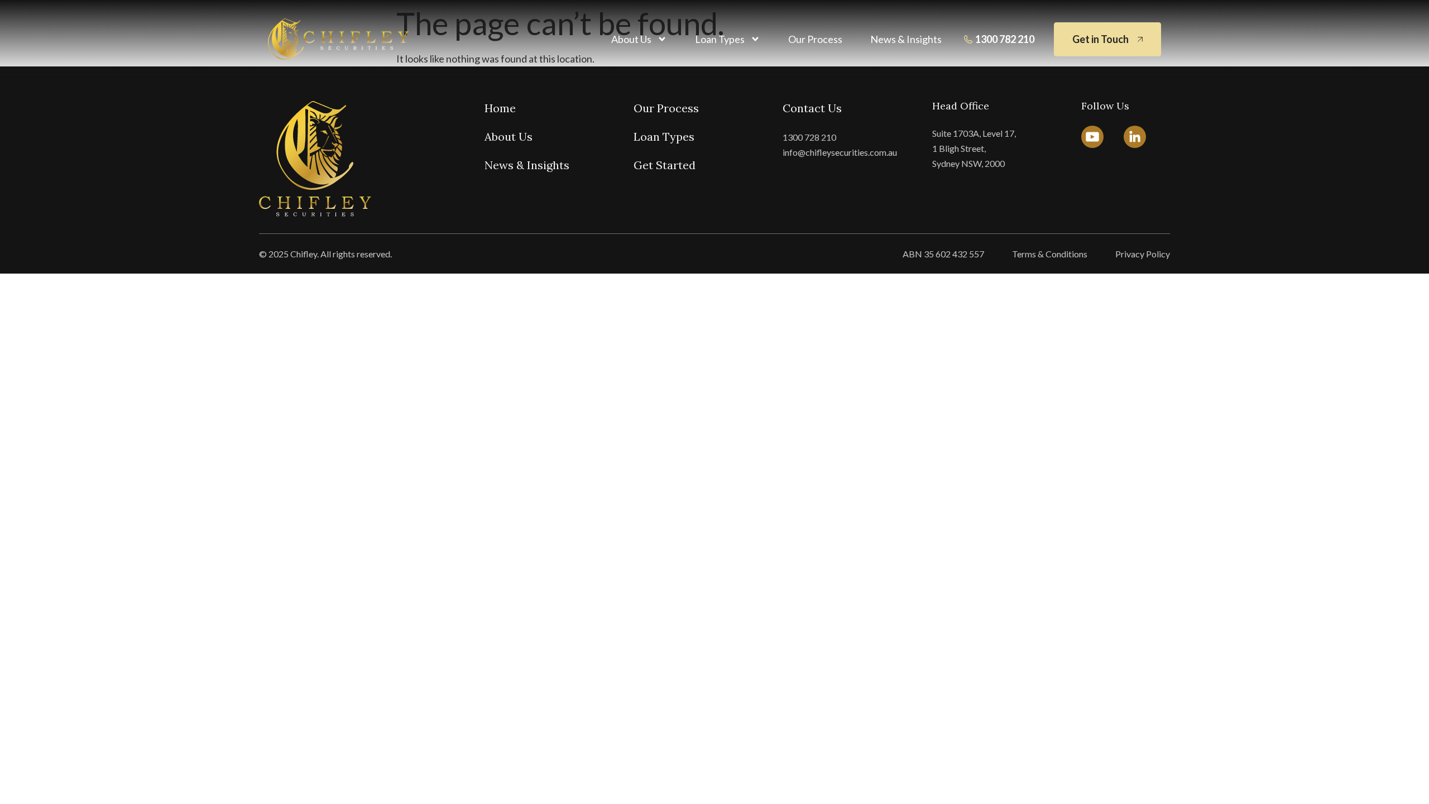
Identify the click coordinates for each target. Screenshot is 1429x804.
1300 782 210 (1004, 39)
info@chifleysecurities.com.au (840, 152)
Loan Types (720, 39)
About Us (631, 39)
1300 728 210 (809, 137)
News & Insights (906, 39)
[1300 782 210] (968, 39)
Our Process (815, 39)
